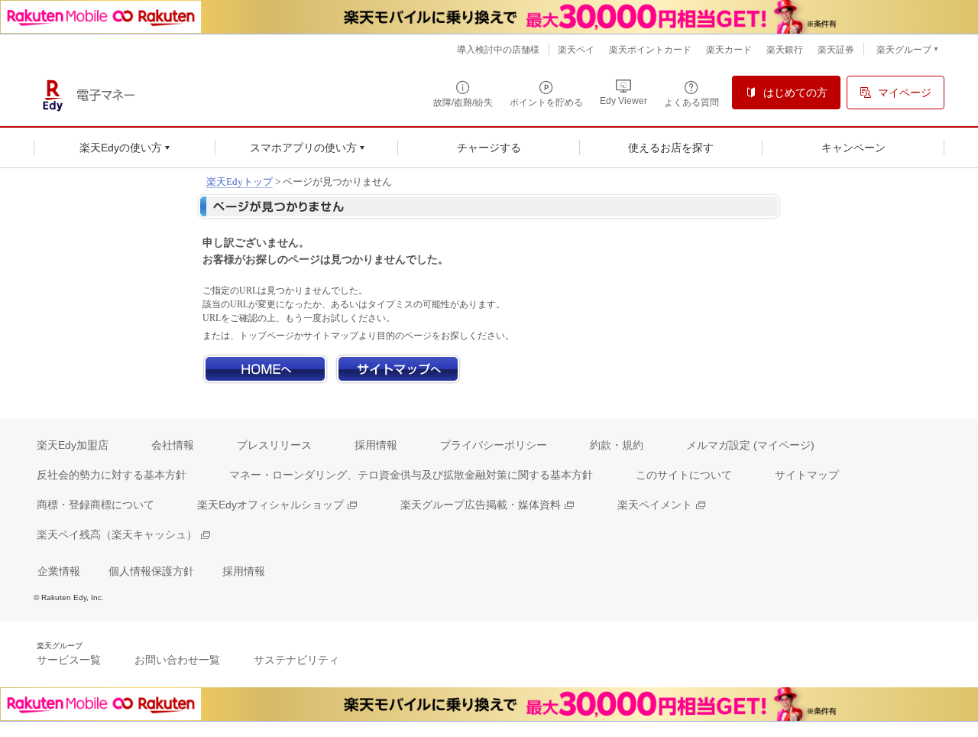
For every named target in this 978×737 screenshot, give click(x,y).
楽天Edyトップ (239, 181)
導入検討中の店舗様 (498, 49)
